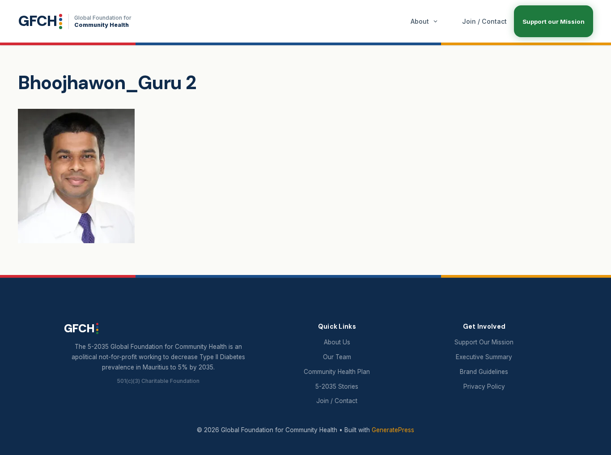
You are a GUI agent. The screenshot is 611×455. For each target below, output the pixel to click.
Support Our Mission (483, 342)
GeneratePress (393, 430)
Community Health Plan (337, 371)
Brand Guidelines (484, 371)
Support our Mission (553, 21)
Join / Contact (484, 21)
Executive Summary (484, 357)
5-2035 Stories (336, 386)
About (420, 21)
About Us (337, 342)
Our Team (337, 357)
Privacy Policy (484, 386)
